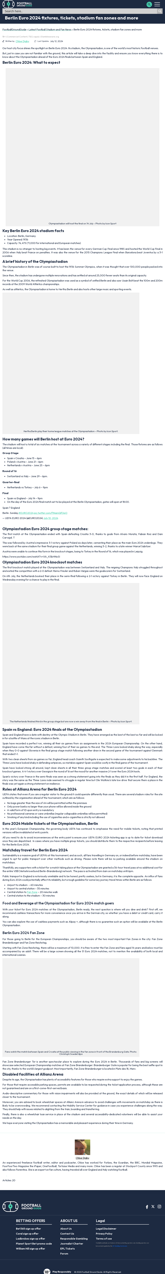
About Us (66, 1228)
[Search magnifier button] (160, 11)
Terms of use (104, 1238)
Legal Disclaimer (106, 1228)
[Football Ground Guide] (17, 4)
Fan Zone (32, 892)
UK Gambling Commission (120, 1246)
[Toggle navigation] (157, 4)
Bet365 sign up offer (28, 1228)
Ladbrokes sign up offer (30, 1238)
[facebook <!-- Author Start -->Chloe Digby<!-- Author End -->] (8, 1174)
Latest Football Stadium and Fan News (50, 29)
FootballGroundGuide (14, 29)
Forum (64, 1253)
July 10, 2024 (51, 518)
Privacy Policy (104, 1233)
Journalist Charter (71, 1243)
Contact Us (67, 1233)
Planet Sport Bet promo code (34, 1243)
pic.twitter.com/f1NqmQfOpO (50, 513)
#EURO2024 (26, 513)
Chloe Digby (22, 41)
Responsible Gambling (74, 1238)
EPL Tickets (67, 1248)
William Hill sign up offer (30, 1248)
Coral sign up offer (27, 1233)
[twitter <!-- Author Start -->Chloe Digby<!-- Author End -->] (4, 1174)
